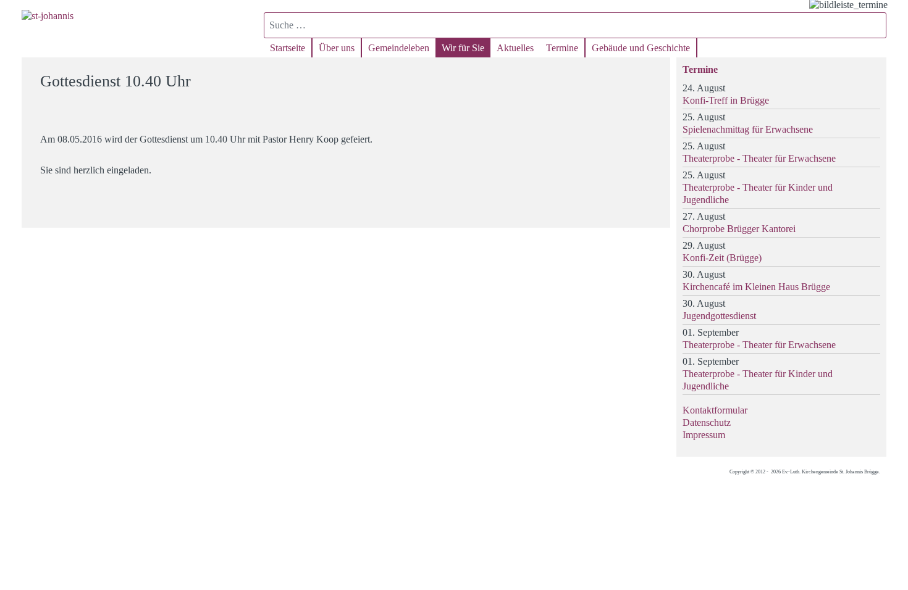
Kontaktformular (715, 410)
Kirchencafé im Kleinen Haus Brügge (756, 286)
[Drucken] (653, 75)
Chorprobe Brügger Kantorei (739, 228)
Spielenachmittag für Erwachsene (748, 129)
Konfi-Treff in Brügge (726, 100)
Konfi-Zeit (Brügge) (722, 257)
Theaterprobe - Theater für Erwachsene (759, 158)
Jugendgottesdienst (719, 315)
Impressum (704, 435)
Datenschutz (707, 422)
